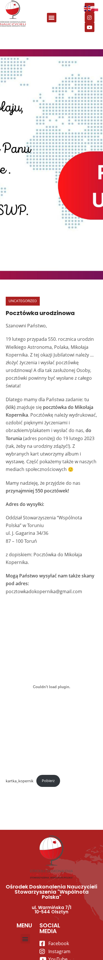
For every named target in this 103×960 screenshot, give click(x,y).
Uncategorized (23, 300)
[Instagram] (89, 17)
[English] (87, 8)
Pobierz (48, 780)
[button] (51, 17)
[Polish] (95, 8)
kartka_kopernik (19, 780)
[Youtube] (89, 27)
